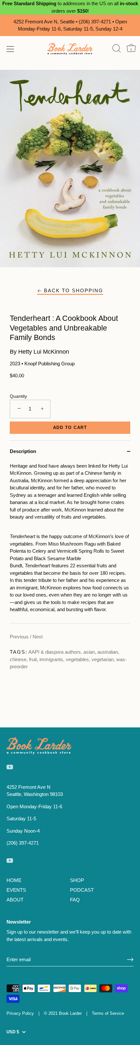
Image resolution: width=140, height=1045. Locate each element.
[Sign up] (130, 959)
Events (16, 890)
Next (38, 636)
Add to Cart (70, 427)
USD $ (13, 1031)
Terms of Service (108, 1013)
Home (14, 880)
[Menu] (10, 49)
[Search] (116, 48)
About (15, 899)
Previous (20, 636)
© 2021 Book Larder (63, 1013)
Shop (77, 880)
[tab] (70, 542)
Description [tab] (23, 451)
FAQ (75, 899)
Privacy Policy (20, 1013)
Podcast (82, 890)
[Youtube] (10, 766)
